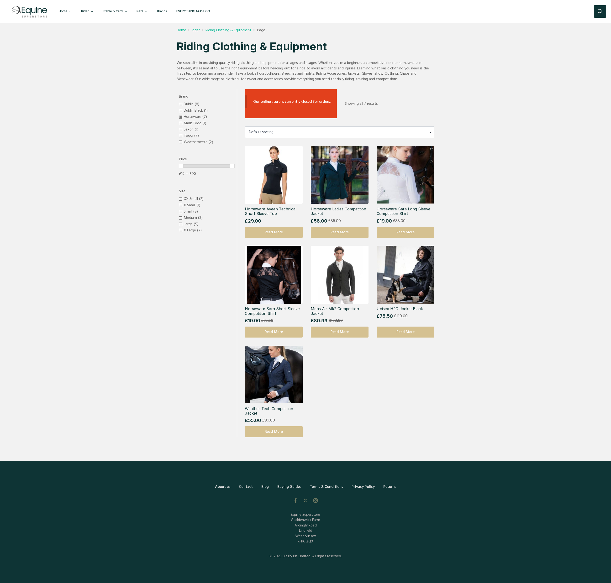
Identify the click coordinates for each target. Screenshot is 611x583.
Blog (265, 487)
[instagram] (315, 500)
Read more (274, 232)
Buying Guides (289, 487)
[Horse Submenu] (71, 11)
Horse (63, 11)
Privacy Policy (363, 487)
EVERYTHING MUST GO (193, 11)
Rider (85, 11)
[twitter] (305, 500)
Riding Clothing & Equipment (228, 30)
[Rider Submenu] (93, 11)
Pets (140, 11)
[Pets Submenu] (147, 11)
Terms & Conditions (326, 487)
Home (181, 30)
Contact (246, 487)
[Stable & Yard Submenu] (127, 11)
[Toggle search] (600, 11)
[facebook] (295, 500)
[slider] (181, 166)
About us (222, 487)
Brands (162, 11)
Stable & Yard (113, 11)
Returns (389, 487)
